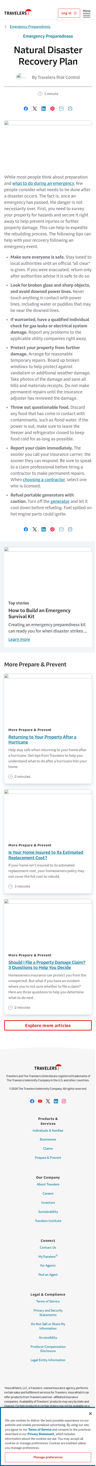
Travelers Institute (48, 1220)
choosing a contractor (44, 480)
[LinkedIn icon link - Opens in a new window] (56, 1101)
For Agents (48, 1265)
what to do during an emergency (43, 183)
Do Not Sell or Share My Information (48, 1326)
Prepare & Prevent (48, 1157)
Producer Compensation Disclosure (48, 1349)
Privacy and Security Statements (48, 1312)
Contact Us (48, 1247)
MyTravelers (48, 1256)
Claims (48, 1148)
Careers (48, 1193)
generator (60, 501)
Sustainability (48, 1211)
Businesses (48, 1139)
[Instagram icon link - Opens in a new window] (64, 1101)
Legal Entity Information (48, 1360)
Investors (48, 1202)
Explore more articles (48, 1026)
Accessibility (48, 1337)
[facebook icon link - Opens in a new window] (32, 1101)
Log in (67, 13)
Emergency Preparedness (30, 26)
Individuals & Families (48, 1130)
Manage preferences (48, 1457)
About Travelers (48, 1184)
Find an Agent (48, 1274)
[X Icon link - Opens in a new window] (48, 1101)
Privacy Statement (40, 1434)
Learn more (19, 639)
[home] (18, 12)
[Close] (90, 1413)
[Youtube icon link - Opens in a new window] (40, 1101)
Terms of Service (48, 1301)
